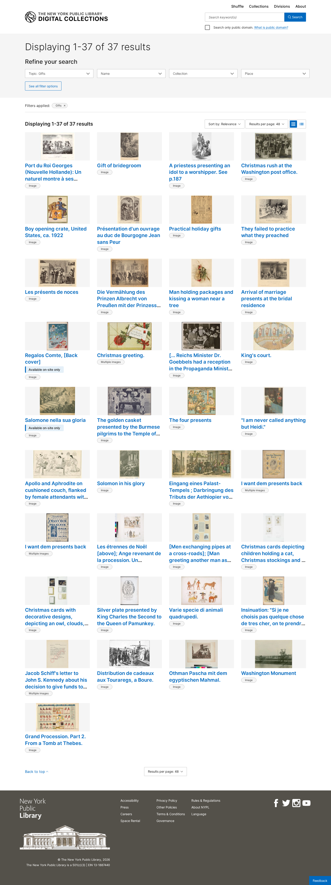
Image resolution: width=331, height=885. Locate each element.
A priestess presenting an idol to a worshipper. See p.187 (199, 172)
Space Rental (130, 821)
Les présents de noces (51, 292)
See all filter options (43, 86)
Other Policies (166, 807)
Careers (126, 814)
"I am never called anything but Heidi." (273, 423)
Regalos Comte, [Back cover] (51, 358)
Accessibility (129, 800)
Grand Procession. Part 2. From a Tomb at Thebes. (55, 739)
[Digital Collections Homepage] (66, 17)
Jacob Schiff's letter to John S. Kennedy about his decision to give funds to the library (56, 683)
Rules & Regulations (205, 800)
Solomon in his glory (121, 483)
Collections (259, 6)
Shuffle (237, 6)
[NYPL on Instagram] (296, 803)
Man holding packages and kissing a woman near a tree (201, 298)
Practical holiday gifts (195, 229)
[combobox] (244, 17)
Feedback (320, 881)
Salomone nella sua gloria (55, 420)
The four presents (190, 420)
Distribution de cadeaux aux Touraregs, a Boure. (125, 676)
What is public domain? (271, 27)
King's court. (256, 355)
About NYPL (200, 807)
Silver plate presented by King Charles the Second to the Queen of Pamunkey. (129, 616)
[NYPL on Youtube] (306, 803)
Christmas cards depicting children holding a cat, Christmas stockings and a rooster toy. (272, 557)
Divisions (282, 6)
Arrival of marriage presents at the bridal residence (266, 298)
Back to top (35, 771)
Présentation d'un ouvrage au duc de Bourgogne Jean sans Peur (128, 235)
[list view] (301, 124)
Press (124, 807)
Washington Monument (268, 673)
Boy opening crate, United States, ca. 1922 (56, 232)
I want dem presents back (271, 483)
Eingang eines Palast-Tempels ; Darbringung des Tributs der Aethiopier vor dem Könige (201, 493)
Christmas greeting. (120, 355)
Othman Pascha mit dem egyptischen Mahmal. (198, 676)
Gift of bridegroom (119, 165)
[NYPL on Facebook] (275, 803)
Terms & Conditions (170, 814)
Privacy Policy (166, 800)
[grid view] (293, 124)
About (300, 6)
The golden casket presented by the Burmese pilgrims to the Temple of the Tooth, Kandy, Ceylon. (128, 430)
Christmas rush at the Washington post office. (269, 169)
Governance (165, 821)
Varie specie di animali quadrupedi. (196, 613)
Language (198, 814)
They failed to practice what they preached (268, 232)
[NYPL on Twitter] (285, 803)
